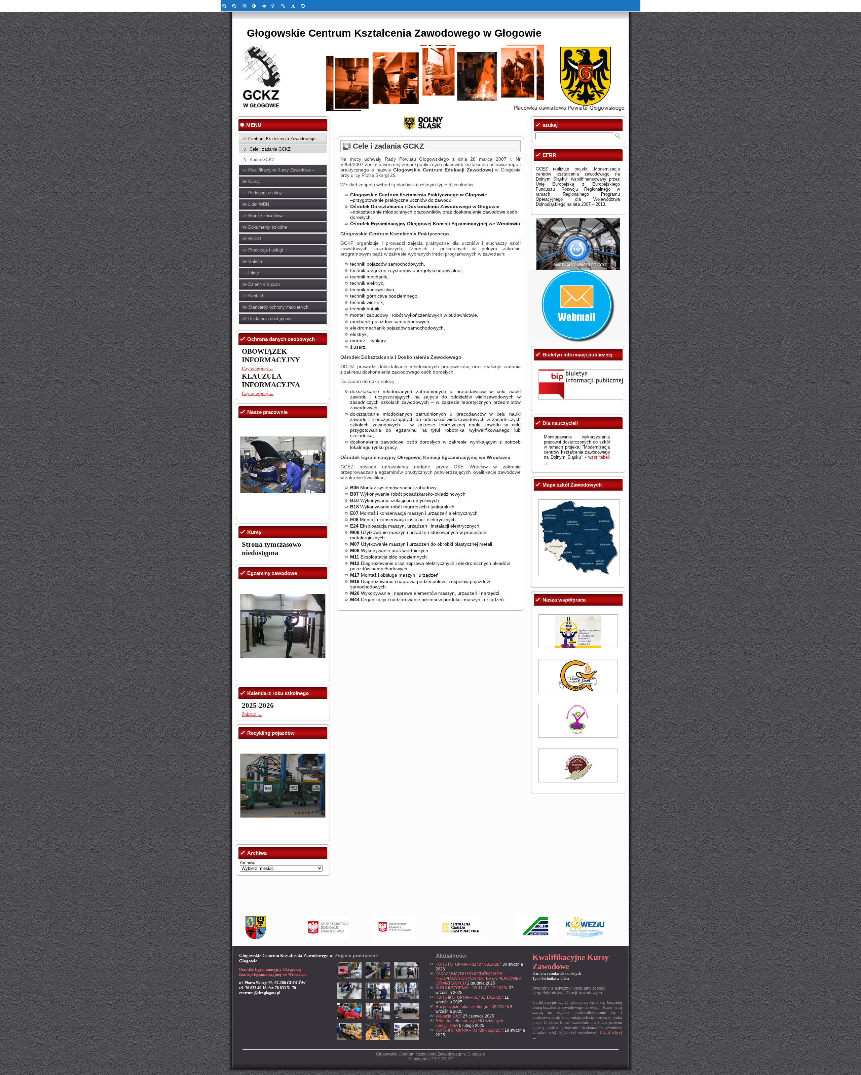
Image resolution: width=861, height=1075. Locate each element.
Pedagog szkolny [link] (265, 192)
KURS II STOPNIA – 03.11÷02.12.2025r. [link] (472, 988)
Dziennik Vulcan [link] (264, 284)
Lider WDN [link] (258, 204)
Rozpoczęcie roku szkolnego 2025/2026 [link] (472, 1006)
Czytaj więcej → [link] (257, 368)
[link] (225, 6)
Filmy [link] (253, 272)
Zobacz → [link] (252, 714)
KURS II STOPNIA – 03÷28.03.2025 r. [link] (469, 1030)
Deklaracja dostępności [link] (271, 318)
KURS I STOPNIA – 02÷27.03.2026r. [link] (468, 964)
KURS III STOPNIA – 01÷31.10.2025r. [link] (469, 997)
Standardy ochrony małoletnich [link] (278, 307)
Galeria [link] (255, 261)
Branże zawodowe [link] (266, 215)
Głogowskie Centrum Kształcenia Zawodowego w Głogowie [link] (394, 33)
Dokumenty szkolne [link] (267, 227)
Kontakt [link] (255, 295)
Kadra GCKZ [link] (262, 159)
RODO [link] (254, 238)
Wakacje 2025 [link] (449, 1016)
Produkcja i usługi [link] (265, 250)
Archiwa (247, 862)
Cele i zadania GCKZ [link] (270, 149)
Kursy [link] (254, 181)
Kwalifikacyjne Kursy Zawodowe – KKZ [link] (281, 171)
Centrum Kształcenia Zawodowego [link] (281, 138)
